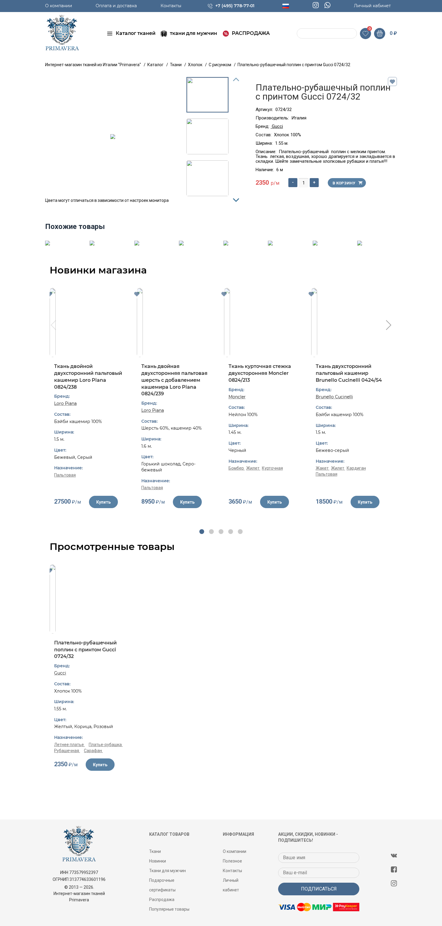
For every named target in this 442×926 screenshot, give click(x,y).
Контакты (171, 5)
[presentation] (53, 326)
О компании (58, 5)
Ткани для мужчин (167, 870)
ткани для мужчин (193, 33)
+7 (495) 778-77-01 (234, 5)
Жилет (253, 468)
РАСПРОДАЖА (251, 33)
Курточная (272, 468)
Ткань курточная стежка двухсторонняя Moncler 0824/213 (260, 373)
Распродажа (161, 899)
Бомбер (237, 468)
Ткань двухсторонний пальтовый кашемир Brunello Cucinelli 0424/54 (349, 373)
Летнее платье (69, 744)
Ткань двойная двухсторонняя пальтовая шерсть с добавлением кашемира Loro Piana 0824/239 (174, 380)
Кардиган (356, 468)
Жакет (323, 468)
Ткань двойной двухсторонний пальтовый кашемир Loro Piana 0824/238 (88, 376)
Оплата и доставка (116, 5)
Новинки (157, 861)
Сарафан (93, 750)
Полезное (232, 861)
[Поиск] (302, 33)
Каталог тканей (135, 33)
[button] (201, 531)
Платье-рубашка (106, 744)
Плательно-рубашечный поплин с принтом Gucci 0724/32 (85, 649)
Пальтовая (65, 475)
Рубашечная (67, 750)
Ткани (155, 851)
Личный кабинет (372, 5)
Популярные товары (169, 909)
